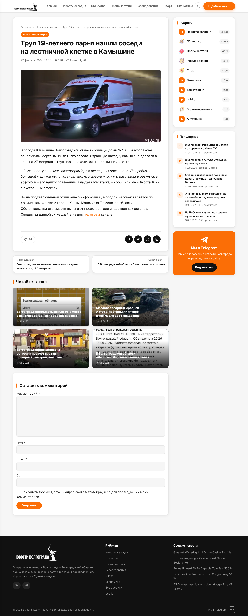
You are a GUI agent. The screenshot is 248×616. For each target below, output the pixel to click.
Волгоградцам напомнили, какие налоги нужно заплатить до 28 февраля (47, 264)
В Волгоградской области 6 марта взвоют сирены (131, 262)
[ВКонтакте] (17, 585)
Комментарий (28, 393)
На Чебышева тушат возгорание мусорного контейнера (206, 214)
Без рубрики (113, 587)
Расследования (147, 6)
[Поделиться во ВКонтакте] (138, 239)
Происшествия (121, 6)
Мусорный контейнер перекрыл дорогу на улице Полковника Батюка (206, 178)
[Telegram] (26, 585)
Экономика (185, 6)
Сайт (20, 475)
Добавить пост (221, 6)
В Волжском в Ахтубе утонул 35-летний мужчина (206, 161)
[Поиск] (198, 6)
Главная (51, 6)
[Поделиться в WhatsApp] (147, 239)
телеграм (92, 214)
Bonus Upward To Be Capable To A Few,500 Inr (203, 568)
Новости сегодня (74, 6)
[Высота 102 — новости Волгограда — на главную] (25, 6)
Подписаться (204, 267)
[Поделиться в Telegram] (129, 239)
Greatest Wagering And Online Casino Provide (202, 552)
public (109, 593)
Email (21, 459)
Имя (20, 443)
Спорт (167, 6)
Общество (98, 6)
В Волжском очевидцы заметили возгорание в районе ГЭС (206, 146)
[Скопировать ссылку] (157, 239)
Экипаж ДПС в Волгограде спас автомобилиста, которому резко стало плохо (206, 197)
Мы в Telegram (217, 609)
